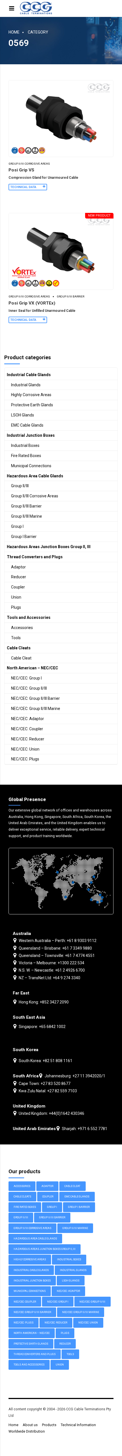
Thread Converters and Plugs (35, 557)
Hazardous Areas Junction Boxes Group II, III (49, 546)
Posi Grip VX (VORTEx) (32, 303)
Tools (16, 638)
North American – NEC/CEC (32, 668)
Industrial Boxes (25, 445)
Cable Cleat (21, 658)
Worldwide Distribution (27, 1431)
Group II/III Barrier (70, 296)
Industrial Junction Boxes (31, 435)
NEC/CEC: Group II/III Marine (35, 708)
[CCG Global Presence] (61, 881)
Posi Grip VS (21, 170)
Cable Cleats (19, 648)
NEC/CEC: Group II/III (29, 688)
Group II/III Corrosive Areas (29, 163)
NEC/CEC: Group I (26, 678)
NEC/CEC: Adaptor (27, 718)
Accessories (22, 627)
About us (30, 1425)
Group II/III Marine (26, 516)
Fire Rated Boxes (26, 455)
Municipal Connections (31, 466)
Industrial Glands (26, 385)
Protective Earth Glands (32, 405)
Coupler (18, 587)
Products (49, 1425)
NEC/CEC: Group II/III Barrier (35, 698)
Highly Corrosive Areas (31, 394)
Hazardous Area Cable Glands (35, 476)
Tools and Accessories (29, 617)
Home (14, 32)
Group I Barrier (24, 536)
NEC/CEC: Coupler (27, 729)
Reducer (18, 577)
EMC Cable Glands (27, 425)
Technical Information (78, 1425)
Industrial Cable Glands (29, 374)
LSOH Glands (22, 415)
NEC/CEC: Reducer (27, 739)
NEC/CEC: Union (25, 749)
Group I (17, 526)
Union (16, 597)
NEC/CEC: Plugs (25, 759)
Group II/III (20, 486)
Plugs (16, 607)
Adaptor (18, 567)
